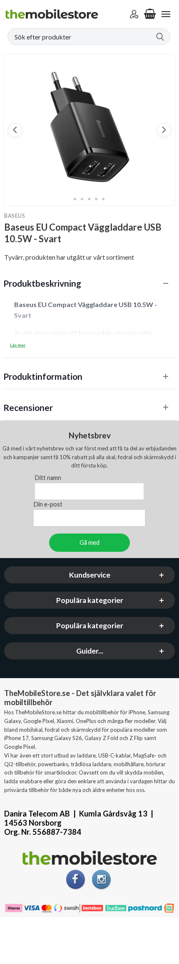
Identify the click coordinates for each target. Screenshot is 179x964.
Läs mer (17, 344)
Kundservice (89, 575)
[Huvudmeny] (166, 14)
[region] (89, 283)
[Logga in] (134, 14)
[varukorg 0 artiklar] (150, 14)
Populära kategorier (89, 600)
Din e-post (48, 504)
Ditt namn (48, 477)
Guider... (89, 651)
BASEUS (14, 215)
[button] (15, 130)
